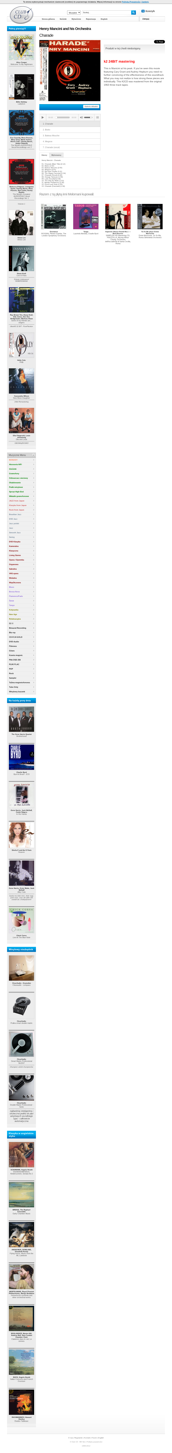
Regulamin (78, 1438)
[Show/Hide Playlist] (97, 117)
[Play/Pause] (42, 117)
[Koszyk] (150, 11)
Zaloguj (145, 19)
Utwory (44, 155)
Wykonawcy (56, 155)
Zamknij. (145, 2)
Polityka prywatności (94, 1442)
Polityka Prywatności (131, 2)
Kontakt (87, 1438)
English (101, 1438)
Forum (94, 1438)
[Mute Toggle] (81, 117)
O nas (70, 1438)
